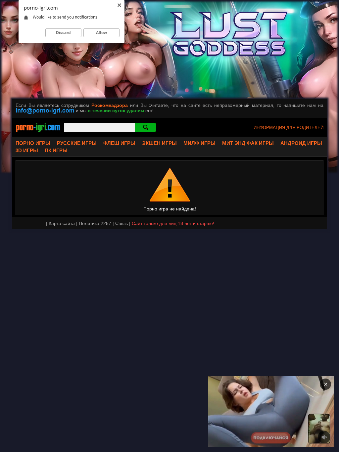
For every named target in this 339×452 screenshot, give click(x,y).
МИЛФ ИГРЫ (199, 143)
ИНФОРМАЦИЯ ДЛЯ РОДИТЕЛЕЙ (288, 127)
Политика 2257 (95, 223)
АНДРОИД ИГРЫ (301, 143)
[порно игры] (38, 132)
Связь (121, 223)
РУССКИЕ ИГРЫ (77, 143)
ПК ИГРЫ (56, 150)
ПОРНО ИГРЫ (33, 143)
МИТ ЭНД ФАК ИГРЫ (248, 143)
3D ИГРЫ (27, 150)
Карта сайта (62, 223)
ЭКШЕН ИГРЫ (159, 143)
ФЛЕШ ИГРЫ (119, 143)
